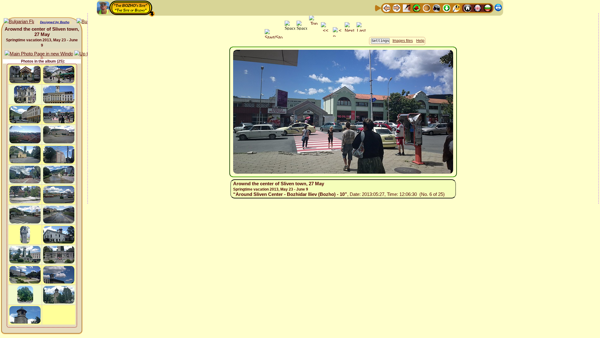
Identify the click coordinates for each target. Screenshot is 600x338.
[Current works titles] (426, 7)
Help (420, 40)
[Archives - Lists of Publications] (406, 7)
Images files (402, 40)
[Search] (456, 7)
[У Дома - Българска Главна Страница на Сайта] (487, 7)
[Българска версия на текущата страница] (19, 22)
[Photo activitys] (436, 7)
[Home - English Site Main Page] (477, 7)
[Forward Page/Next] (396, 7)
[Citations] (416, 7)
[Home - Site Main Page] (467, 7)
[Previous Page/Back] (386, 7)
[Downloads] (446, 7)
